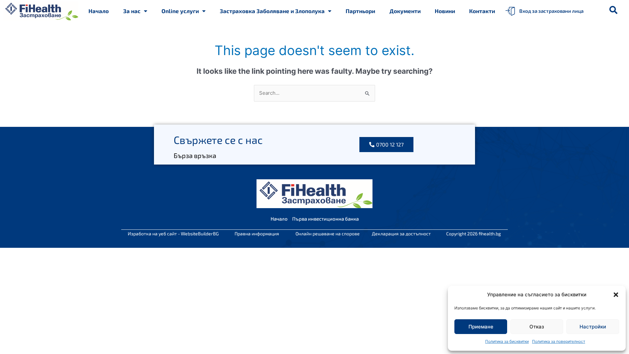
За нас (132, 11)
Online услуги (180, 11)
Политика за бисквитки (507, 341)
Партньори (360, 11)
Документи (405, 11)
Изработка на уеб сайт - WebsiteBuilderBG (173, 233)
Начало (98, 11)
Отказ (536, 327)
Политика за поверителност (558, 341)
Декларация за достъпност (401, 233)
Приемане (480, 327)
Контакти (482, 11)
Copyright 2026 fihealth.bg (473, 233)
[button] (616, 294)
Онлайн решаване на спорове (327, 233)
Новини (445, 11)
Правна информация (257, 233)
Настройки (593, 327)
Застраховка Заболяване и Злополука (272, 11)
